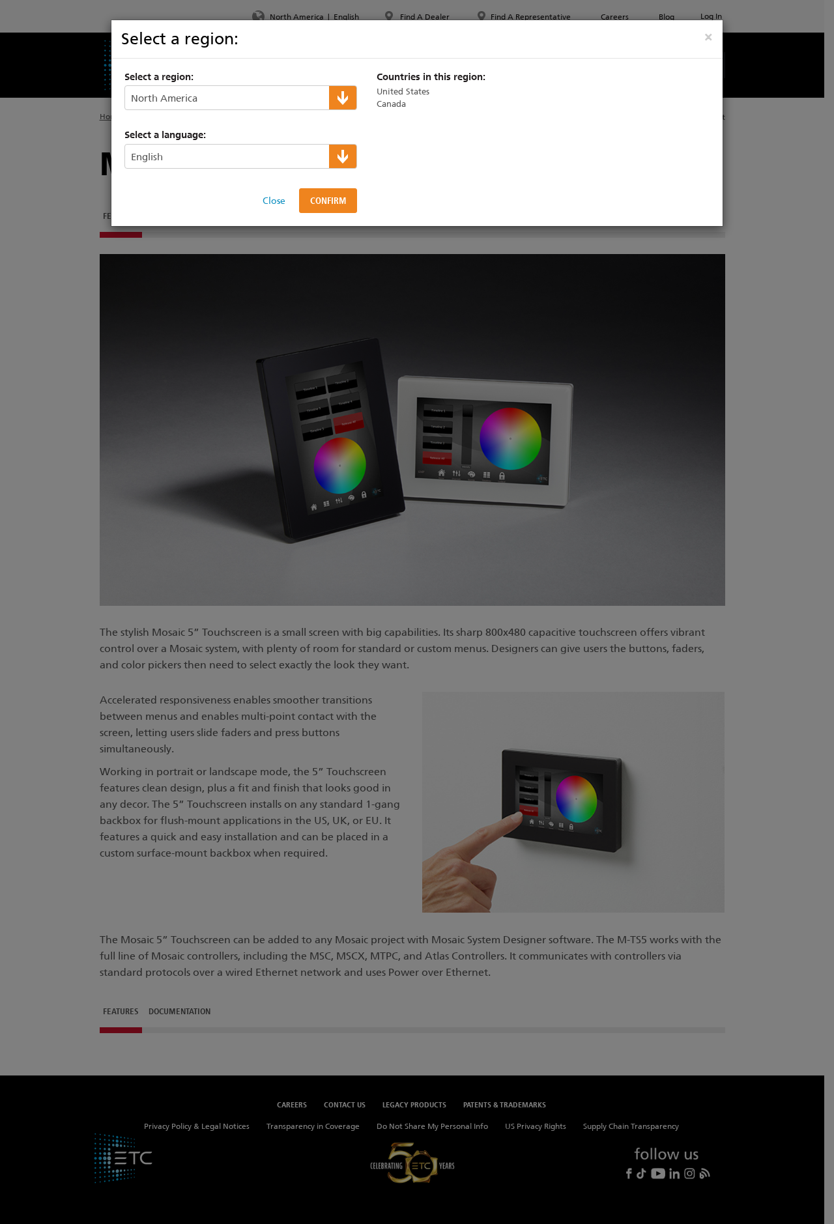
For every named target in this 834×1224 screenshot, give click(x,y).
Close (274, 200)
